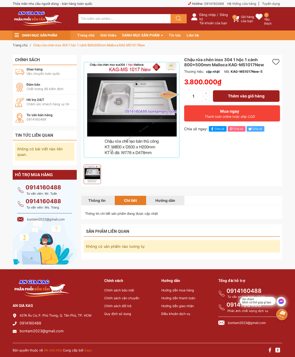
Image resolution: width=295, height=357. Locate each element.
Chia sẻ (219, 128)
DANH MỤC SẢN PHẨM (140, 35)
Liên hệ (193, 35)
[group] (132, 109)
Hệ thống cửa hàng (241, 4)
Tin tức (175, 35)
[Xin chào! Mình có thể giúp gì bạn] (281, 301)
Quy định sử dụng (117, 314)
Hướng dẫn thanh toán (178, 298)
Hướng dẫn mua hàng (177, 290)
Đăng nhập (207, 15)
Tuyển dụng (271, 4)
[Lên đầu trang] (287, 337)
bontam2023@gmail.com (42, 331)
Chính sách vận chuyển (121, 298)
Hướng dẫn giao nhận (177, 306)
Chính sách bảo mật (119, 290)
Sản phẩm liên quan (107, 231)
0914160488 (214, 4)
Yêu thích (267, 21)
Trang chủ (85, 35)
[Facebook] (270, 351)
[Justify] (178, 18)
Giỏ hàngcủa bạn (247, 19)
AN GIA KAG (53, 350)
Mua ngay (230, 113)
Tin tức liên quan (34, 135)
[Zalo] (277, 351)
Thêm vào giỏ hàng (246, 96)
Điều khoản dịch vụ (175, 314)
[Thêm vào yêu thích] (277, 62)
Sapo (88, 350)
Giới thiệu (108, 35)
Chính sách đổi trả (117, 306)
